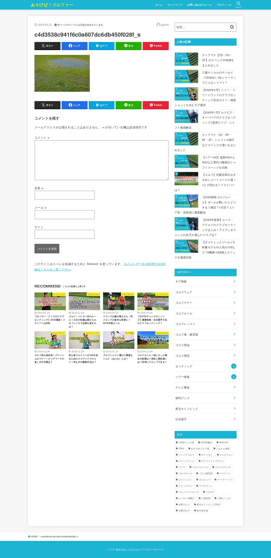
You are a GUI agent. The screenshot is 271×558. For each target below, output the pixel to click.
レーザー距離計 (186, 498)
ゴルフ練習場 (206, 473)
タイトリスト (185, 479)
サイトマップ (175, 4)
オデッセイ (207, 454)
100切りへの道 (186, 442)
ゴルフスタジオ (223, 466)
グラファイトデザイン (212, 460)
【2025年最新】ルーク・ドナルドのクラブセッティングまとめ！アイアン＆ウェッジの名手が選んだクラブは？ (205, 227)
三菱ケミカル (224, 498)
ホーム (159, 4)
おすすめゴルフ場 (200, 448)
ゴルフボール (185, 473)
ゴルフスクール (200, 466)
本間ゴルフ (184, 504)
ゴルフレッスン (185, 324)
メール (40, 207)
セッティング (183, 366)
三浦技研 (205, 498)
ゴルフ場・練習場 (186, 334)
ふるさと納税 (223, 448)
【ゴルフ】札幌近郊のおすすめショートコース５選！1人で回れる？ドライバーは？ (205, 182)
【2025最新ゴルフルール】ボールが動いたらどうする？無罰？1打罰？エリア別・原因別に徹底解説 (205, 204)
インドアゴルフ (186, 454)
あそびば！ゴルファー (52, 5)
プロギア (210, 491)
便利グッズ (182, 398)
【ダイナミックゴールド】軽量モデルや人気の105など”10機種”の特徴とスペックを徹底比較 (205, 249)
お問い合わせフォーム (199, 4)
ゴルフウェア (183, 292)
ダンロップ (205, 479)
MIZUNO (223, 442)
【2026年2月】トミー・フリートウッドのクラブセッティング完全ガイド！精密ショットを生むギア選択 (205, 97)
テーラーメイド (225, 479)
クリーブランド (186, 460)
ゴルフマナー (183, 302)
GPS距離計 (206, 442)
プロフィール (224, 4)
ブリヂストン (206, 485)
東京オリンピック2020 (208, 504)
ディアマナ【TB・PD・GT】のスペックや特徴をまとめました (218, 60)
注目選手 (181, 419)
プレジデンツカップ (189, 491)
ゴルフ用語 (182, 355)
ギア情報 (181, 281)
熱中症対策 (202, 510)
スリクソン (225, 473)
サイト (39, 227)
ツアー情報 (182, 377)
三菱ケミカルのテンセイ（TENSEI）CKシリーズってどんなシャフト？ (219, 77)
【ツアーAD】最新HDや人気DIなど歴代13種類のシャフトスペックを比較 (219, 162)
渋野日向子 (184, 510)
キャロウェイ (226, 454)
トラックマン (185, 485)
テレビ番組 (182, 387)
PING (181, 448)
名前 (39, 188)
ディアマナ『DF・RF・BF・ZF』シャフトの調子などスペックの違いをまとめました (205, 142)
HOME (34, 536)
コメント (41, 137)
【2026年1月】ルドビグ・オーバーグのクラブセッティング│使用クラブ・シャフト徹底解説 (205, 119)
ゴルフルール (183, 313)
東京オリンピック (186, 408)
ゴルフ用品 (182, 345)
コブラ (182, 466)
